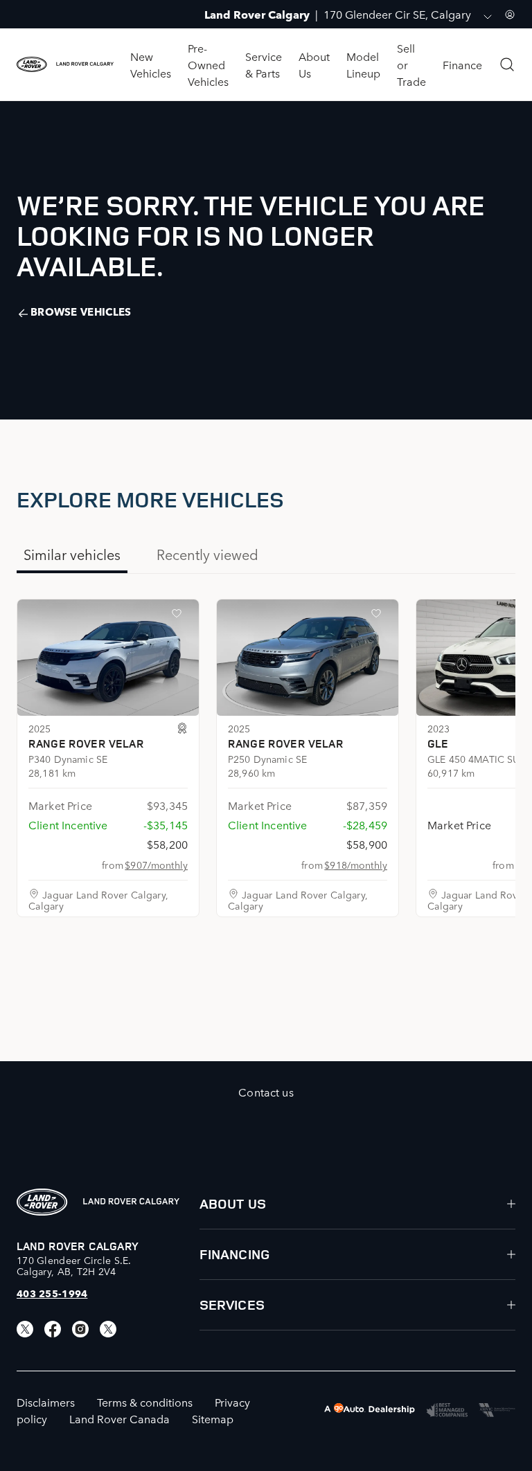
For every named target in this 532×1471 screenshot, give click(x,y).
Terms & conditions (145, 1401)
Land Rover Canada (119, 1418)
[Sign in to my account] (509, 14)
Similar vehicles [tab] (72, 553)
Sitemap (212, 1418)
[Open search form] (507, 64)
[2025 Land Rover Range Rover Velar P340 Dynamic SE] (108, 657)
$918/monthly (355, 865)
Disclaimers (46, 1401)
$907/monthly (156, 865)
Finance (462, 64)
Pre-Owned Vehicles (208, 64)
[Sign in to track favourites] (179, 616)
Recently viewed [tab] (207, 553)
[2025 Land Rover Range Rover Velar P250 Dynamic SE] (307, 657)
